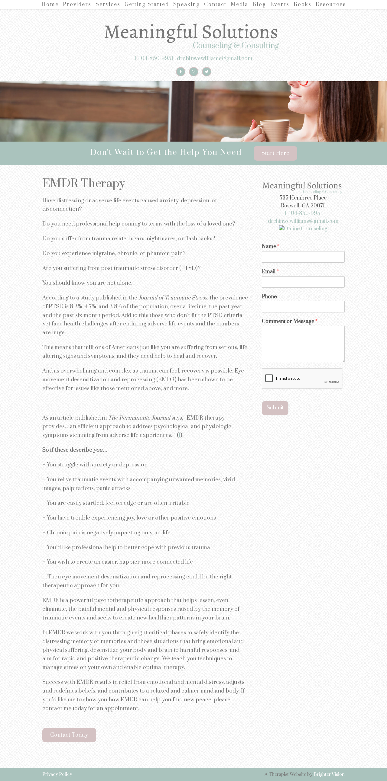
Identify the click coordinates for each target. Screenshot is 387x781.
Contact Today (69, 735)
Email (270, 272)
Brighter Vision (329, 774)
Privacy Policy (57, 774)
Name (270, 247)
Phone (269, 297)
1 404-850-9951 (154, 58)
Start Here (275, 153)
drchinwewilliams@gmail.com (214, 58)
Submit (275, 408)
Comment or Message (289, 321)
